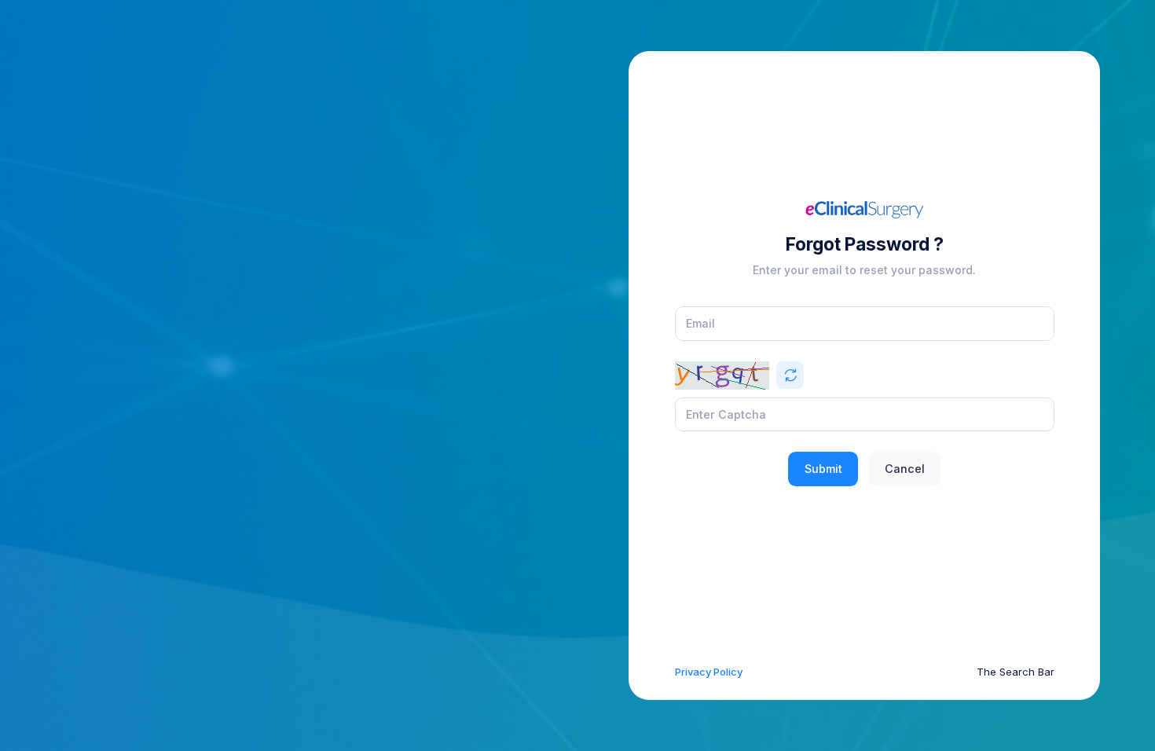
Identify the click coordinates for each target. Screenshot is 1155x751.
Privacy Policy (708, 671)
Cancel (905, 468)
